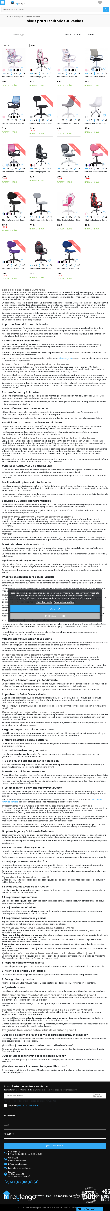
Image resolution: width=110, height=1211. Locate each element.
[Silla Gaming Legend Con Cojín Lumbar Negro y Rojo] (31, 70)
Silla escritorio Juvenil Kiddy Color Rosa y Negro (96, 172)
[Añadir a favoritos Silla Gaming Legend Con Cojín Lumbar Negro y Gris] (49, 164)
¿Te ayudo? (86, 1209)
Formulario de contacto (19, 1168)
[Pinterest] (30, 1182)
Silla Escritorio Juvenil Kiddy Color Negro (13, 220)
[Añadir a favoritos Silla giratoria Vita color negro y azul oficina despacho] (22, 115)
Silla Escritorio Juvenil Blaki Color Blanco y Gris (68, 172)
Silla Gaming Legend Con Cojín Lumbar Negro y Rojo (96, 220)
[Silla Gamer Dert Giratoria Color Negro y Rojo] (41, 250)
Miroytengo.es (65, 358)
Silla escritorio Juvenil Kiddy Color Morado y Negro (13, 268)
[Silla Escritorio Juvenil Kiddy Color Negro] (93, 165)
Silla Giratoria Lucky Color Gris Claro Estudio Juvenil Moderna (41, 220)
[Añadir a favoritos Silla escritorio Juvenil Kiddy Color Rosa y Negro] (104, 164)
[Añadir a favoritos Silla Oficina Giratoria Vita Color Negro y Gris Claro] (104, 68)
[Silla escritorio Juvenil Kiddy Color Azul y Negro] (86, 165)
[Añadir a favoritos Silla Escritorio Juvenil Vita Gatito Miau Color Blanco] (77, 68)
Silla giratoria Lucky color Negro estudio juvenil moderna (41, 123)
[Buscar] (106, 9)
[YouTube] (24, 1182)
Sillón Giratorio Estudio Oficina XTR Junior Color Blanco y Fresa (68, 220)
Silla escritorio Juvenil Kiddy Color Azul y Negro (68, 268)
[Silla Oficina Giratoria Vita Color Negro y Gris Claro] (14, 70)
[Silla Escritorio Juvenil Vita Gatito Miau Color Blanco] (7, 70)
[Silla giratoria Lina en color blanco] (58, 117)
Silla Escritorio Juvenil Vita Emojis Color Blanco (13, 77)
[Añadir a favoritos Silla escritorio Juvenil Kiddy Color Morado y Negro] (22, 260)
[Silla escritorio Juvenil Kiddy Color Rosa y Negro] (10, 213)
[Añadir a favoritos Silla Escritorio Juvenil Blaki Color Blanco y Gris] (77, 164)
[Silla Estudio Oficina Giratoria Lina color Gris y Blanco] (86, 117)
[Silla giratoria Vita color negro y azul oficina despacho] (10, 70)
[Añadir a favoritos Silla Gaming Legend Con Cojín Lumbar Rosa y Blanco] (49, 68)
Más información (44, 602)
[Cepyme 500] (90, 1195)
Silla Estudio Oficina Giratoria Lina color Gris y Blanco (68, 123)
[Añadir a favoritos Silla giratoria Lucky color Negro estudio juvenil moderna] (49, 115)
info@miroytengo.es (17, 1164)
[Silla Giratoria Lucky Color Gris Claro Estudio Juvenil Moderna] (31, 117)
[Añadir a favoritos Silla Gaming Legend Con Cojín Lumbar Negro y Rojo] (104, 212)
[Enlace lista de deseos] (100, 3)
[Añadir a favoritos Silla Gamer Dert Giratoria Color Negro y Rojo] (49, 260)
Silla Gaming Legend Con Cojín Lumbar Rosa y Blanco (41, 77)
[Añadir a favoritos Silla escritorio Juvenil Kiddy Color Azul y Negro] (77, 260)
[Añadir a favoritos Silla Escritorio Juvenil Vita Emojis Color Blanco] (22, 68)
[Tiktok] (12, 1182)
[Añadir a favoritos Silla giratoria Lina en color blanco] (104, 115)
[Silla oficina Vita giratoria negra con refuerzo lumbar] (17, 70)
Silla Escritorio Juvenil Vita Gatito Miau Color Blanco (68, 77)
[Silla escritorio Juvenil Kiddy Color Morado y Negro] (89, 165)
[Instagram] (7, 1182)
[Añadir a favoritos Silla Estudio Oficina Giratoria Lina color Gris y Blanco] (77, 115)
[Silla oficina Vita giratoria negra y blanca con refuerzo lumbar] (100, 70)
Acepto (55, 608)
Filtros (16, 34)
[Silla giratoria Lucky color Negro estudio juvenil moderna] (31, 213)
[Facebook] (18, 1182)
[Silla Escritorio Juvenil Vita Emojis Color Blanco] (62, 70)
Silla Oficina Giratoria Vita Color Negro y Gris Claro (96, 77)
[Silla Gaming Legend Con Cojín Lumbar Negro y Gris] (41, 153)
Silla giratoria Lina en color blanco (96, 123)
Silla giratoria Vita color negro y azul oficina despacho (13, 123)
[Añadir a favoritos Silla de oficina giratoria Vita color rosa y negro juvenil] (22, 164)
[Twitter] (36, 1182)
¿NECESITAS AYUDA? (55, 1145)
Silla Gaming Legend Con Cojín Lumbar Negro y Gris (41, 172)
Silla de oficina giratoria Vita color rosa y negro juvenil (13, 172)
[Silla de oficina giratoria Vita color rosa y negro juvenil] (3, 70)
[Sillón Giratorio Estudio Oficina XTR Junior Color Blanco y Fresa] (68, 201)
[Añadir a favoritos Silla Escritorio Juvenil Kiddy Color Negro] (22, 212)
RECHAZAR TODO (55, 616)
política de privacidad (27, 1105)
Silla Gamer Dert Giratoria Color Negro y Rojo (41, 268)
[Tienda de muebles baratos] (20, 3)
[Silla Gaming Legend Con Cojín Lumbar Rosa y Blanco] (34, 165)
